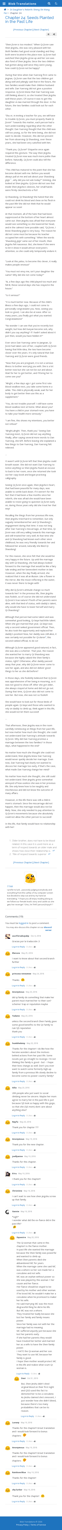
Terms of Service (38, 1524)
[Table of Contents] (48, 34)
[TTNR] (30, 882)
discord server (48, 929)
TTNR (10, 886)
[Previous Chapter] (23, 29)
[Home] (5, 9)
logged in (23, 923)
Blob (22, 4)
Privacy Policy (22, 1524)
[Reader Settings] (54, 34)
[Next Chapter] (41, 29)
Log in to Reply (18, 946)
